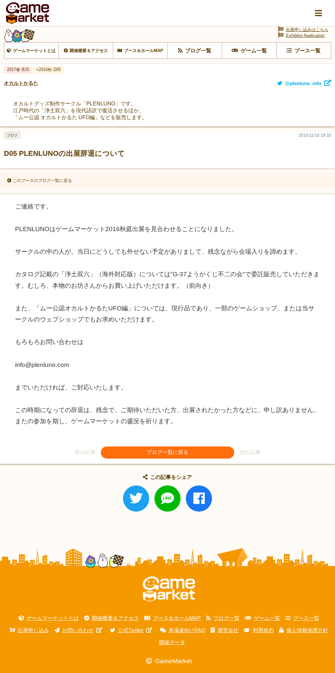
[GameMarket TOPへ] (169, 589)
